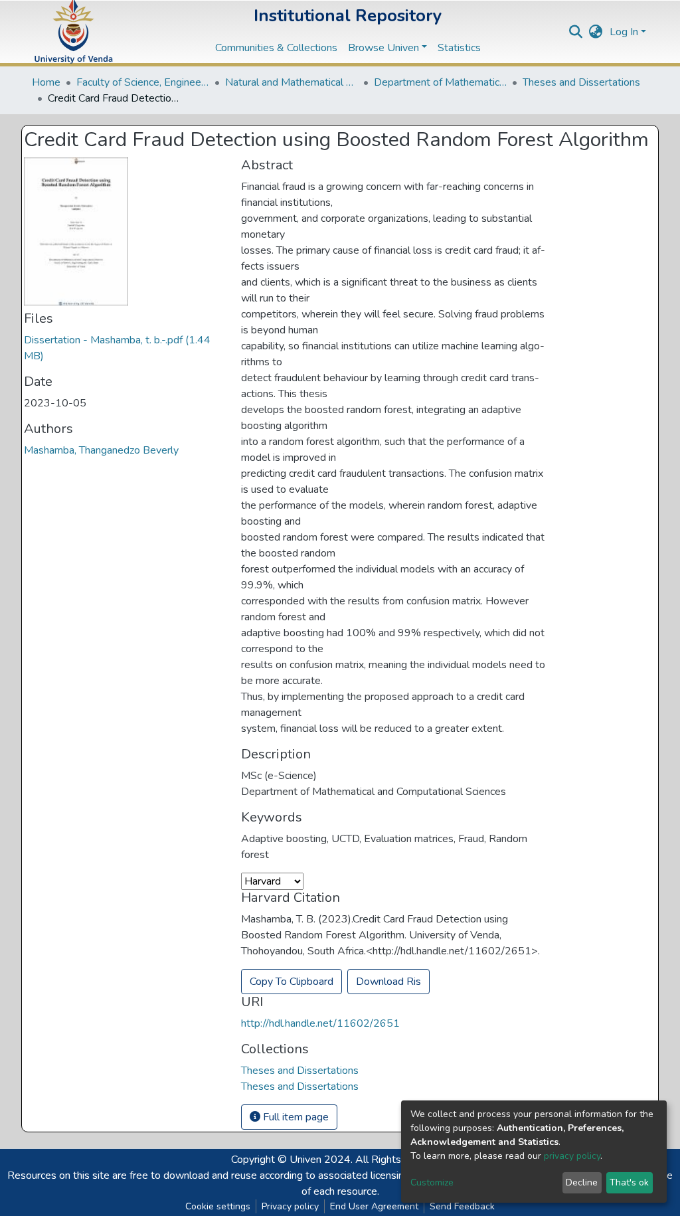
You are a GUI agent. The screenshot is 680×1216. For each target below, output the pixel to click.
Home (46, 82)
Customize (432, 1182)
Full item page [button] (294, 1117)
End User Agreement (374, 1206)
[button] (596, 32)
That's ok (629, 1182)
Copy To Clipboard (291, 981)
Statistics (459, 48)
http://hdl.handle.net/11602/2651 (320, 1023)
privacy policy (572, 1156)
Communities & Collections (276, 48)
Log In (624, 32)
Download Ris (388, 981)
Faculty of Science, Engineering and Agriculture (142, 82)
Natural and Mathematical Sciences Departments (291, 82)
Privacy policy (290, 1206)
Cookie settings (217, 1206)
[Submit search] (576, 32)
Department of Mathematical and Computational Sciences (440, 82)
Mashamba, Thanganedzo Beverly (101, 450)
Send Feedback (462, 1206)
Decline (582, 1182)
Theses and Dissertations (581, 82)
